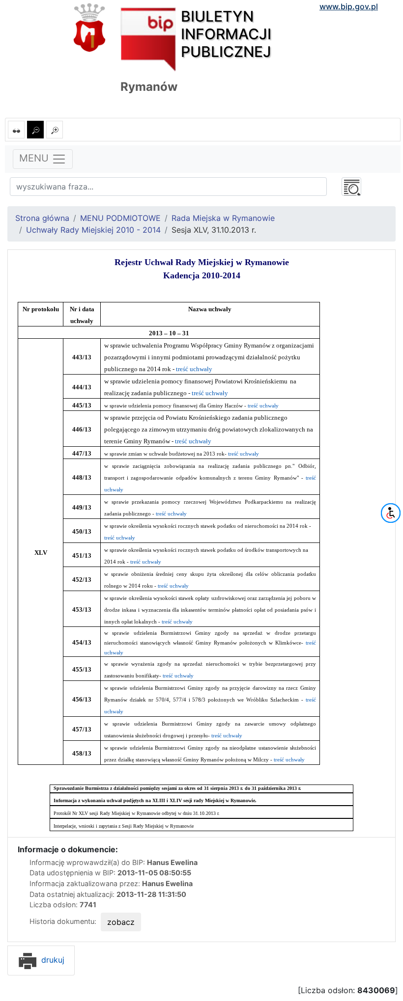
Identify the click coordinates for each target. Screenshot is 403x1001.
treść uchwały (194, 369)
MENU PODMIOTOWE (120, 218)
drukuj (51, 960)
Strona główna (42, 218)
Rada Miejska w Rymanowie (223, 218)
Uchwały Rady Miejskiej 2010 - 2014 (93, 230)
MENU (35, 158)
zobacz (121, 922)
